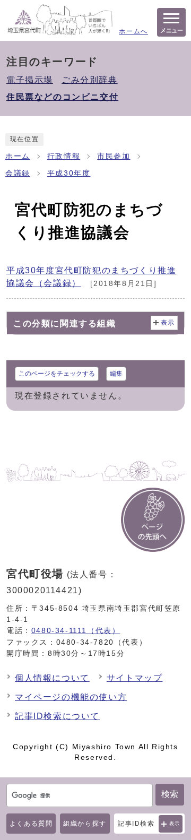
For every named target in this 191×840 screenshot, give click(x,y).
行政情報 (63, 156)
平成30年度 (69, 173)
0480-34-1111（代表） (75, 630)
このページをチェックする (57, 373)
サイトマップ (135, 677)
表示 (174, 823)
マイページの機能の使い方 (71, 697)
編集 (116, 373)
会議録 (17, 173)
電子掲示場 (29, 79)
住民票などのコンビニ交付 (62, 96)
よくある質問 (31, 823)
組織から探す (85, 823)
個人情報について (52, 677)
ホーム (17, 156)
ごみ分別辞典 (90, 79)
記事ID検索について (57, 716)
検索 (169, 794)
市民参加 (113, 156)
